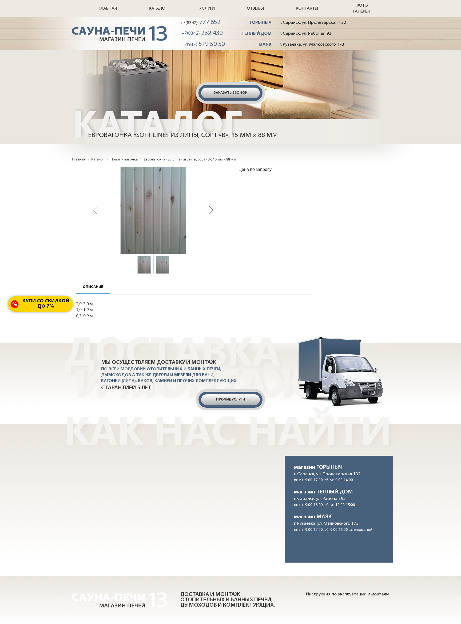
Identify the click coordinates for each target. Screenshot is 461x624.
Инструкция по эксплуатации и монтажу (347, 594)
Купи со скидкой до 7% (45, 304)
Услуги (207, 8)
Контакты (307, 8)
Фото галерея (361, 8)
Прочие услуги (230, 399)
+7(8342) (200, 22)
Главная (108, 8)
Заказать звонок (230, 93)
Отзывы (255, 8)
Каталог (158, 8)
